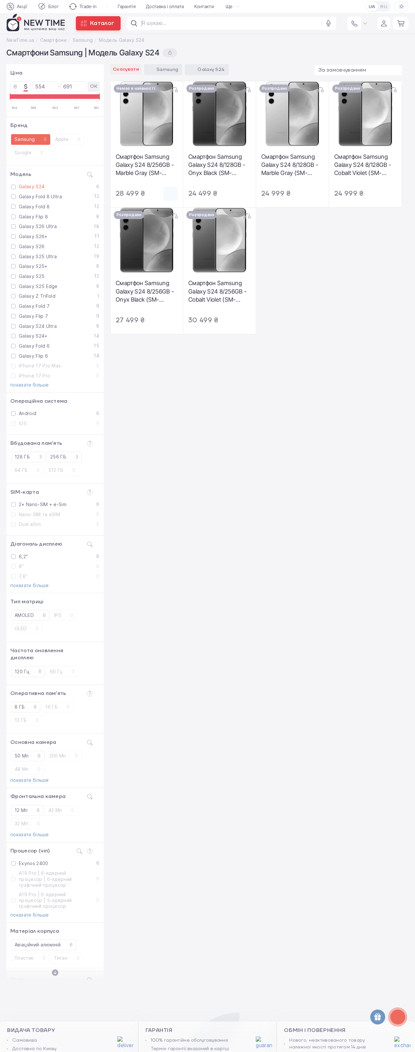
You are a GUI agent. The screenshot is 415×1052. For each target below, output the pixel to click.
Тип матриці (27, 601)
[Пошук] (134, 23)
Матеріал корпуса (34, 931)
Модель (20, 174)
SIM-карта (24, 492)
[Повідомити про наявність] (170, 194)
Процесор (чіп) (30, 851)
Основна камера (33, 742)
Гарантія (127, 6)
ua (372, 7)
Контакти (204, 6)
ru (383, 7)
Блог (53, 6)
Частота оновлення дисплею (36, 654)
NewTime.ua (20, 40)
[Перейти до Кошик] (401, 23)
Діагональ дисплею (36, 544)
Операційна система (38, 401)
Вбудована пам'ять (36, 443)
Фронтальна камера (37, 796)
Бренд (19, 125)
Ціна (16, 73)
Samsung (83, 40)
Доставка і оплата (165, 6)
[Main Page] (35, 23)
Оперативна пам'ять (38, 693)
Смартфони (53, 40)
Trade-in (88, 6)
